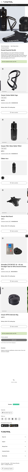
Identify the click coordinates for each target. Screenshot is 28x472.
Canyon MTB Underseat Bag (9, 315)
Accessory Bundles (5, 48)
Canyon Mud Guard (7, 216)
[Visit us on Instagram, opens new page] (5, 419)
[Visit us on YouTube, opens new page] (9, 419)
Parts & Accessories (5, 46)
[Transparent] (6, 178)
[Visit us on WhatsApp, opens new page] (19, 419)
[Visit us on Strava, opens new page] (12, 419)
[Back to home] (8, 2)
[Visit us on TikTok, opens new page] (16, 419)
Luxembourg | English (8, 468)
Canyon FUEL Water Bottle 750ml (11, 146)
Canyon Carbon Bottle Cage (9, 95)
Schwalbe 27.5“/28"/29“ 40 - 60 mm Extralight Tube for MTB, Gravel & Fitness (13, 265)
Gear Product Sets (14, 46)
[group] (14, 80)
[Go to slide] (9, 91)
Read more (13, 342)
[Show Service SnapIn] (27, 236)
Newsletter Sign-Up (7, 412)
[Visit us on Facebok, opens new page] (2, 419)
